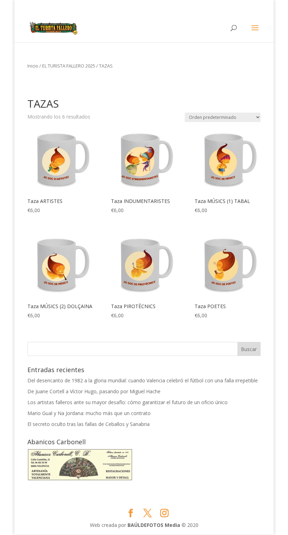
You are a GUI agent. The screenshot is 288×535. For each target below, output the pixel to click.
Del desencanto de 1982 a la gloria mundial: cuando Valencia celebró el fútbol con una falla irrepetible (142, 380)
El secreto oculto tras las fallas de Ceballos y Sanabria (88, 424)
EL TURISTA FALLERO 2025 (68, 66)
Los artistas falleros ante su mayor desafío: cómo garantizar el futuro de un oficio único (127, 402)
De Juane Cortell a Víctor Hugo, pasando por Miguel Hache (94, 391)
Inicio (32, 66)
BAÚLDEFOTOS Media (153, 525)
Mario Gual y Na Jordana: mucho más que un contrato (89, 413)
